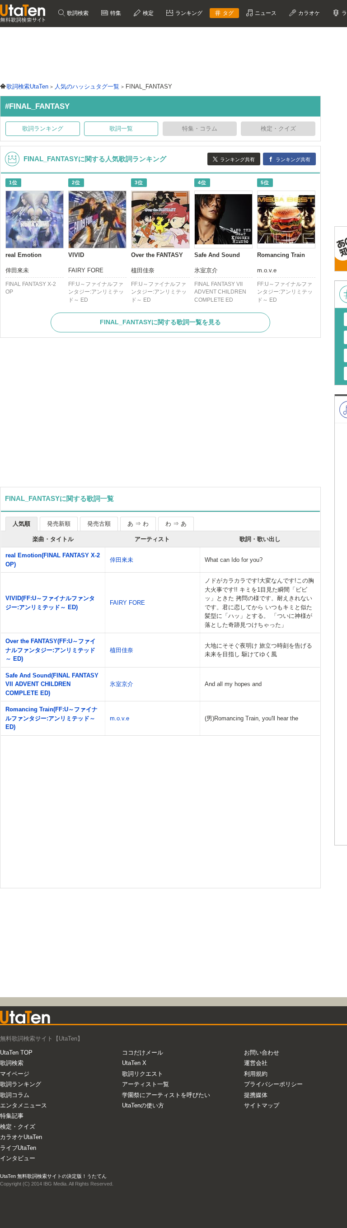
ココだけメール (142, 1052)
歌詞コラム (14, 1095)
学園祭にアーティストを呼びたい (166, 1095)
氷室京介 (121, 684)
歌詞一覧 (121, 128)
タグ (227, 13)
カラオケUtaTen (21, 1137)
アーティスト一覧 (145, 1084)
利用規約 (255, 1073)
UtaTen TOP (16, 1052)
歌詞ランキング (42, 128)
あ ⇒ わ (138, 523)
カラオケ (308, 13)
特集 (115, 13)
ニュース (265, 13)
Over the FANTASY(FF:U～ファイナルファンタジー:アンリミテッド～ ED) (50, 650)
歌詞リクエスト (142, 1073)
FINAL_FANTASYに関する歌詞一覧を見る (160, 322)
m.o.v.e (119, 718)
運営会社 (255, 1063)
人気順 (21, 523)
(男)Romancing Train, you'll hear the (251, 718)
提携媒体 (255, 1095)
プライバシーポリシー (273, 1084)
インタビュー (17, 1158)
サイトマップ (261, 1105)
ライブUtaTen (18, 1147)
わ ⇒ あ (176, 523)
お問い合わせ (261, 1052)
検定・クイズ (17, 1126)
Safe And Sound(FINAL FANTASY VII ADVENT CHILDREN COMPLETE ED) (51, 684)
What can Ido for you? (234, 559)
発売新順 (58, 523)
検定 (147, 13)
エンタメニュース (23, 1105)
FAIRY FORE (127, 602)
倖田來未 (121, 559)
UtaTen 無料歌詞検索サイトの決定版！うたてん (53, 1176)
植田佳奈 (121, 650)
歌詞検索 (77, 13)
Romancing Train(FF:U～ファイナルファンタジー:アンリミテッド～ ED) (51, 718)
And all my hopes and (233, 684)
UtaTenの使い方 (143, 1105)
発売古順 (99, 523)
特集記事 (11, 1115)
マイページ (14, 1073)
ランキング (188, 13)
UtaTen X (134, 1063)
